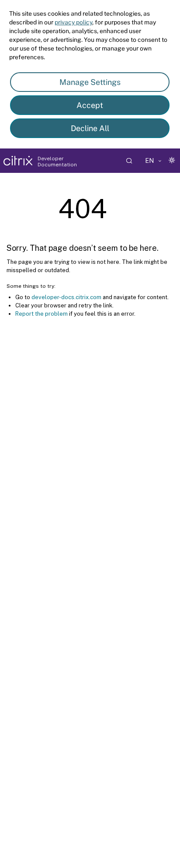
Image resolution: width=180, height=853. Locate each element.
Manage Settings (90, 82)
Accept (89, 105)
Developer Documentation (57, 161)
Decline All (90, 128)
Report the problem (41, 313)
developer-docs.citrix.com (66, 297)
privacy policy (73, 22)
